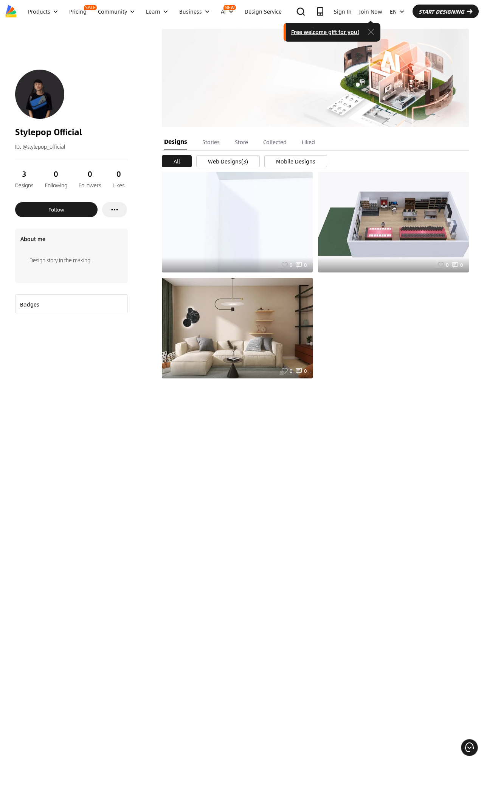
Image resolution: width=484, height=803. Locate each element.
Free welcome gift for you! (325, 32)
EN (393, 11)
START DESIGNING (441, 11)
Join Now (370, 11)
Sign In (343, 11)
